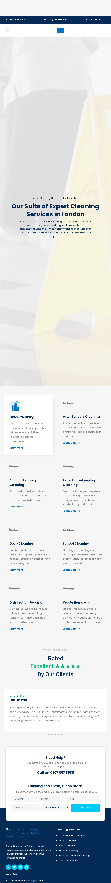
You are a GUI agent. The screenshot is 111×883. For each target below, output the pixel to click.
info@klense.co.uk (57, 19)
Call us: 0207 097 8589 (55, 772)
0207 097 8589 (17, 19)
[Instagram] (91, 19)
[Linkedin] (96, 19)
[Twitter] (86, 19)
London (40, 228)
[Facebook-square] (100, 19)
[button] (7, 30)
